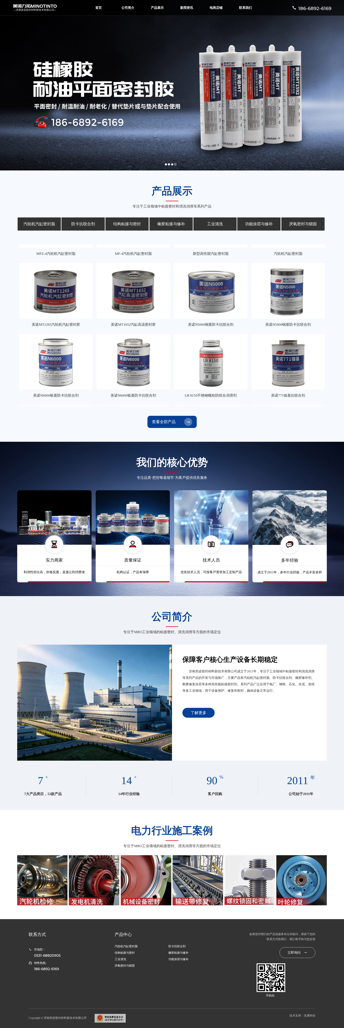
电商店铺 (216, 7)
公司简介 (127, 7)
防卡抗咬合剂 (83, 224)
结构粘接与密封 (127, 224)
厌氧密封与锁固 (303, 224)
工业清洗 (215, 224)
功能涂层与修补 (259, 224)
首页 (98, 7)
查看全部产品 (164, 422)
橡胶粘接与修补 (171, 224)
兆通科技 (309, 1015)
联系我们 (245, 7)
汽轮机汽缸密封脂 (39, 224)
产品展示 (157, 7)
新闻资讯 (186, 7)
